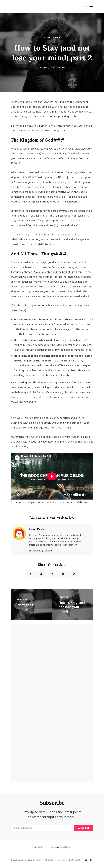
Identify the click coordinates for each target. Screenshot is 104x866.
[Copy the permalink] (73, 574)
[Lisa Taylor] (19, 539)
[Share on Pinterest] (62, 574)
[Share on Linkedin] (52, 574)
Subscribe (83, 828)
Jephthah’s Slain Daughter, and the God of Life (48, 272)
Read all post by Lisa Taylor (41, 550)
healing (45, 37)
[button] (86, 7)
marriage (58, 37)
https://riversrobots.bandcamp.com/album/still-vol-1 (58, 502)
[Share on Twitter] (41, 574)
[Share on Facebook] (30, 574)
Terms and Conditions (59, 846)
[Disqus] (52, 667)
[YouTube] (86, 860)
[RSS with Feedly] (91, 860)
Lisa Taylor (38, 529)
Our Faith (38, 846)
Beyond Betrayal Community (30, 860)
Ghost (77, 860)
